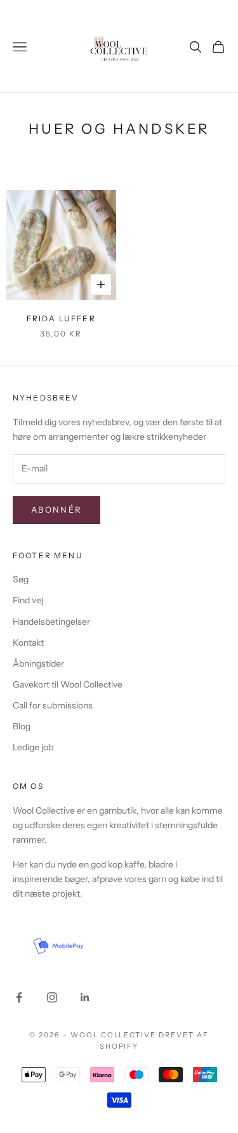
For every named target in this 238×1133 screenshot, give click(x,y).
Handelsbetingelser (51, 621)
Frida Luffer (61, 318)
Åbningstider (38, 663)
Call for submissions (53, 705)
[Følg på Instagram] (52, 997)
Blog (21, 726)
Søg (21, 579)
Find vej (28, 600)
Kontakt (28, 642)
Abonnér (56, 509)
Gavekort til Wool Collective (67, 684)
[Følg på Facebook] (19, 997)
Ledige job (33, 747)
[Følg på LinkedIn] (85, 997)
